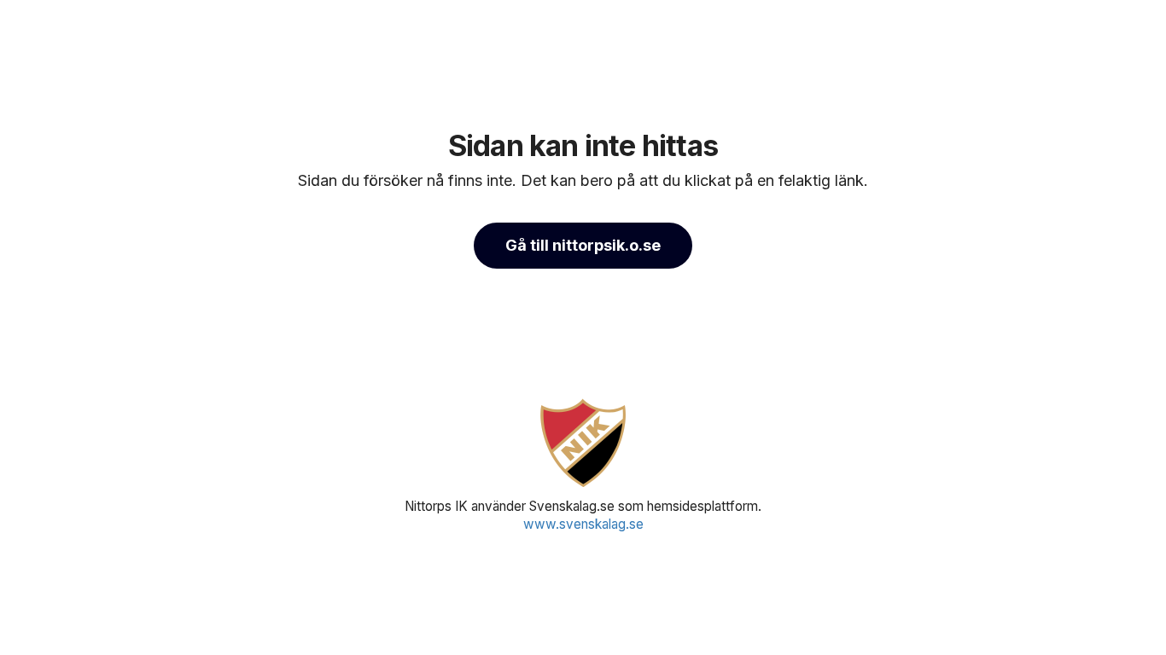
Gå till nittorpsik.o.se (583, 245)
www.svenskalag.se (583, 524)
